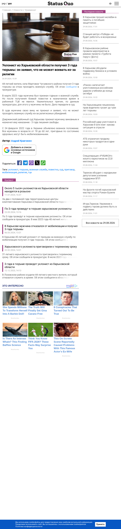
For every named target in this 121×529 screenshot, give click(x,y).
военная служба (38, 169)
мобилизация (9, 172)
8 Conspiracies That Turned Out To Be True (65, 310)
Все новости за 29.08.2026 (100, 222)
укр (4, 3)
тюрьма (23, 169)
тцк (30, 172)
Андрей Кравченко (21, 140)
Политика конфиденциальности (28, 526)
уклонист (13, 169)
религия (22, 172)
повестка (53, 169)
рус (10, 3)
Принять (100, 524)
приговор (69, 169)
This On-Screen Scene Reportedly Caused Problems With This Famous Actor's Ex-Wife (64, 345)
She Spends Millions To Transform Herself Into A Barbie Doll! (15, 310)
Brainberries (15, 318)
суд (61, 169)
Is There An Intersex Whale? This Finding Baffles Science (15, 341)
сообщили (71, 86)
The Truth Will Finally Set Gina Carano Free (37, 310)
